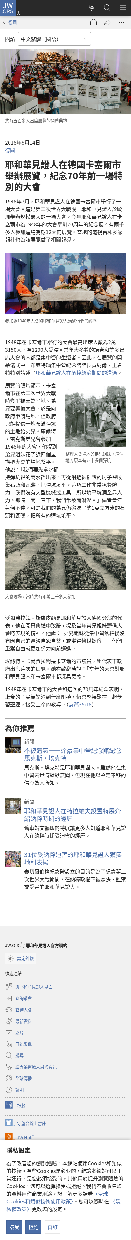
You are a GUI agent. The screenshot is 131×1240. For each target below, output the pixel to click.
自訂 (52, 1227)
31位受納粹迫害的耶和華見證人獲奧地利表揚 (73, 858)
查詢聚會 (18, 998)
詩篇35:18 (80, 704)
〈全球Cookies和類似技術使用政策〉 (57, 1197)
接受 (14, 1227)
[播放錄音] (93, 22)
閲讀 (10, 39)
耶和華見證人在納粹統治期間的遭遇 (76, 372)
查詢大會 (18, 1010)
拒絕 (33, 1227)
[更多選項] (121, 22)
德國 (12, 22)
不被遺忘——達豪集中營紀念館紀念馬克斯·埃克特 (72, 754)
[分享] (107, 22)
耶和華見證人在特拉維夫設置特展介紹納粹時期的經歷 (72, 814)
